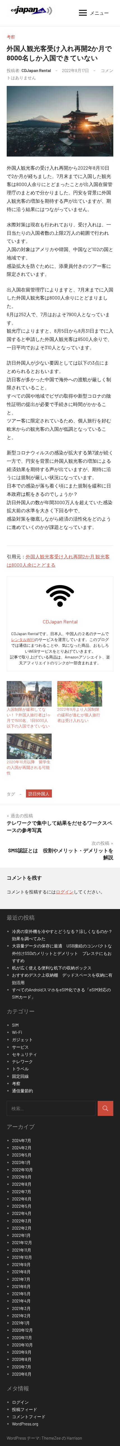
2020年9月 (22, 1352)
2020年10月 (22, 1344)
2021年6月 (21, 1286)
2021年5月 (21, 1293)
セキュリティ (24, 1054)
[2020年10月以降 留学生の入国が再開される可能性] (29, 746)
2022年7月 (21, 1191)
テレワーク (22, 1061)
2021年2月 (21, 1315)
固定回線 (20, 1076)
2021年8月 (21, 1271)
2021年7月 (21, 1279)
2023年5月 (22, 1154)
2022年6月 (22, 1198)
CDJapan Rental (36, 70)
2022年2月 (22, 1227)
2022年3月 (22, 1220)
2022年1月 (21, 1235)
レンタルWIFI (23, 639)
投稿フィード (24, 1409)
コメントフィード (28, 1416)
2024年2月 (22, 1147)
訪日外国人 (38, 793)
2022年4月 (22, 1213)
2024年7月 (21, 1140)
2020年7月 (21, 1366)
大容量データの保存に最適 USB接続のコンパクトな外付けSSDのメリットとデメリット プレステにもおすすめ (62, 953)
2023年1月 (21, 1162)
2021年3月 (21, 1308)
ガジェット (22, 1039)
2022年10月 (22, 1169)
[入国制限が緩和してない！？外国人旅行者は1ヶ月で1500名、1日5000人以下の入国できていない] (29, 694)
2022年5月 (22, 1206)
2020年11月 (22, 1337)
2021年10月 (22, 1257)
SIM (15, 1024)
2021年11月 (21, 1249)
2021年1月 (21, 1322)
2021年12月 (22, 1242)
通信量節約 (22, 1090)
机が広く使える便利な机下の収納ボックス (52, 967)
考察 (11, 36)
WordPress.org (25, 1423)
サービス (20, 1046)
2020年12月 (22, 1330)
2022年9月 (22, 1176)
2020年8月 (22, 1359)
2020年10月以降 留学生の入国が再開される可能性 (29, 767)
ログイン (65, 891)
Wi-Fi (17, 1032)
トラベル (20, 1068)
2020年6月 (22, 1373)
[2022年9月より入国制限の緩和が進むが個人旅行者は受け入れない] (79, 694)
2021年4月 (21, 1300)
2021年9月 (21, 1264)
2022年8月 (22, 1184)
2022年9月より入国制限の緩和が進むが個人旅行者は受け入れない (78, 715)
